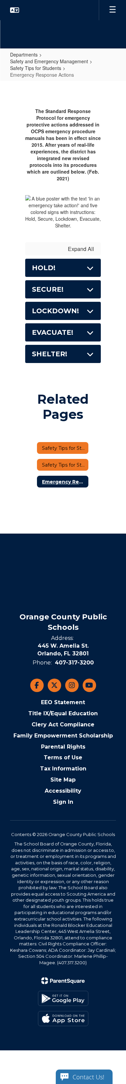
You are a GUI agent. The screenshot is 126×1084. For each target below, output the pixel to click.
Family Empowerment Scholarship (63, 735)
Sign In (63, 802)
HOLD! (43, 268)
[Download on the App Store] (63, 1018)
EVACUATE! (52, 332)
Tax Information (63, 768)
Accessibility (63, 791)
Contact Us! (88, 1077)
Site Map (63, 779)
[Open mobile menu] (112, 10)
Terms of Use (63, 757)
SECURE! (48, 289)
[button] (14, 10)
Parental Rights (63, 747)
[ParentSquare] (63, 981)
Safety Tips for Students (35, 68)
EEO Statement (63, 702)
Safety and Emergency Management (49, 61)
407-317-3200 (74, 662)
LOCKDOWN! (55, 311)
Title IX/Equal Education (63, 713)
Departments (24, 54)
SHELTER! (49, 354)
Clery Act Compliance (63, 724)
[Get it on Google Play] (63, 998)
